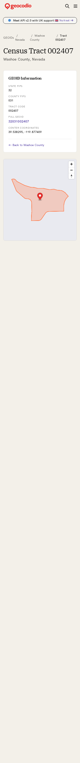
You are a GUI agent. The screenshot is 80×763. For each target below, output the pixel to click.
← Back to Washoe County (26, 145)
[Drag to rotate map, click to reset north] (71, 176)
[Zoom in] (71, 164)
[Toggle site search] (67, 6)
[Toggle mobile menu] (75, 6)
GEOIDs (8, 37)
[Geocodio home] (24, 6)
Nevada (20, 40)
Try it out (64, 20)
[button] (40, 197)
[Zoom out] (71, 170)
